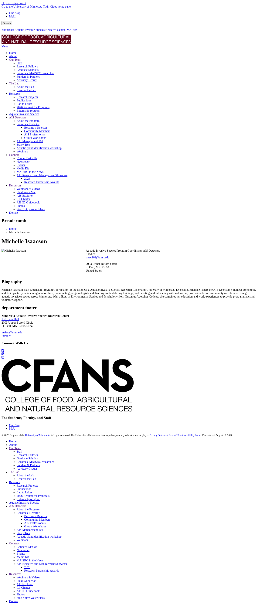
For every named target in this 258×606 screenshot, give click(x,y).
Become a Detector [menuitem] (28, 124)
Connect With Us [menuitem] (27, 158)
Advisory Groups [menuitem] (27, 80)
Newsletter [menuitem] (23, 161)
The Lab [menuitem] (14, 83)
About (13, 444)
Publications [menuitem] (24, 100)
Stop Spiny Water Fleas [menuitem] (31, 209)
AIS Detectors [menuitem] (17, 117)
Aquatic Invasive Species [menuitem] (24, 114)
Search (7, 23)
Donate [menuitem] (13, 212)
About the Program (28, 509)
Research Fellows (27, 455)
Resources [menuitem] (15, 185)
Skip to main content (14, 3)
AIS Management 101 (30, 529)
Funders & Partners (28, 465)
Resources (15, 574)
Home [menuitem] (12, 52)
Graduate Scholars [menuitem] (28, 69)
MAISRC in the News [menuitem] (30, 171)
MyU (12, 16)
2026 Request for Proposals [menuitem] (33, 107)
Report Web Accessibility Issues (185, 435)
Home (12, 228)
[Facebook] (129, 350)
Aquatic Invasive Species (24, 502)
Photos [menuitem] (21, 205)
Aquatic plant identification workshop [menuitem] (39, 148)
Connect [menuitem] (14, 154)
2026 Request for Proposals (33, 495)
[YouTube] (129, 357)
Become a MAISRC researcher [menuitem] (35, 73)
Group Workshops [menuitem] (35, 137)
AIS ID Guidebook (28, 591)
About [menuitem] (13, 56)
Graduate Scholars (28, 458)
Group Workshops (35, 526)
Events (21, 553)
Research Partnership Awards (41, 570)
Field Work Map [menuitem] (26, 192)
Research (14, 482)
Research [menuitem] (14, 93)
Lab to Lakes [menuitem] (24, 103)
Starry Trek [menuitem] (23, 144)
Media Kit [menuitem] (23, 168)
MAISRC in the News (30, 560)
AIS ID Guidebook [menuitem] (28, 202)
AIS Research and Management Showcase (42, 563)
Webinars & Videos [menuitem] (28, 188)
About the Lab (25, 475)
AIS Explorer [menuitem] (25, 195)
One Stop (14, 13)
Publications (24, 489)
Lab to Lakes (24, 492)
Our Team (15, 448)
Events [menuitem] (21, 165)
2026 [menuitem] (27, 178)
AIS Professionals (35, 523)
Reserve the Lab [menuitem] (26, 90)
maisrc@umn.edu (12, 332)
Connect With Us (27, 546)
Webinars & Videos (28, 577)
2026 (27, 567)
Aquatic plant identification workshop (39, 536)
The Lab (14, 472)
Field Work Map (26, 580)
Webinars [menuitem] (22, 151)
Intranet (6, 335)
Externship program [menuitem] (28, 110)
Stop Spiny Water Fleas (31, 597)
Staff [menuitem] (19, 63)
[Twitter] (129, 354)
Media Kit (23, 557)
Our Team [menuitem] (15, 59)
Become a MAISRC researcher (35, 461)
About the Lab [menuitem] (25, 86)
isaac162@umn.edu (97, 257)
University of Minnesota (37, 435)
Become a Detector (28, 512)
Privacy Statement (159, 435)
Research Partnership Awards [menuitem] (41, 182)
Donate (13, 601)
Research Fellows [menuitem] (27, 66)
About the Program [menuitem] (28, 120)
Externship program (28, 499)
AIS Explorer (25, 584)
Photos (21, 594)
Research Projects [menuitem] (27, 97)
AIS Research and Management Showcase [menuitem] (42, 175)
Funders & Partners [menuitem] (28, 76)
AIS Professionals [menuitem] (35, 134)
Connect (14, 543)
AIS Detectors (17, 506)
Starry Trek (23, 533)
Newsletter (23, 550)
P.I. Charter (23, 587)
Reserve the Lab (26, 478)
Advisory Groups (27, 468)
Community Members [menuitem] (37, 131)
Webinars (22, 540)
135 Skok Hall (10, 319)
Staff (19, 451)
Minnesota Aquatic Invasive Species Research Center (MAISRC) (40, 29)
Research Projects (27, 485)
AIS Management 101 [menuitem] (30, 141)
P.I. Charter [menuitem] (23, 199)
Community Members (37, 519)
